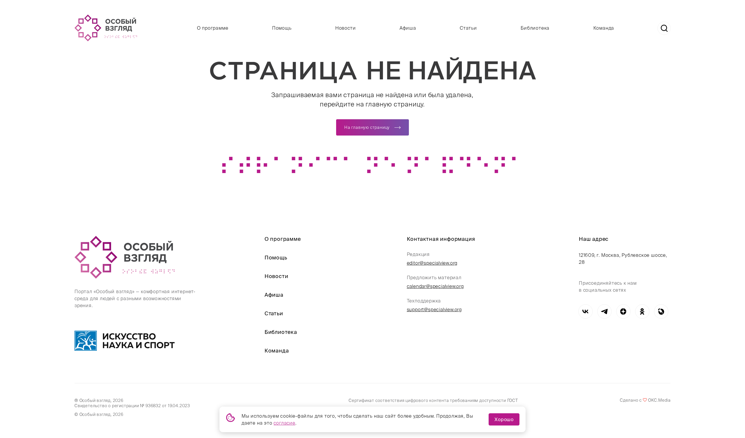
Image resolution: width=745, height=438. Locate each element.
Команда (603, 28)
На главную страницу (367, 127)
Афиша (408, 28)
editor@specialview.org (432, 263)
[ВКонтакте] (585, 311)
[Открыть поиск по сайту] (664, 28)
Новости (345, 28)
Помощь (282, 28)
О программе (212, 28)
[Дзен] (623, 311)
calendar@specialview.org (435, 286)
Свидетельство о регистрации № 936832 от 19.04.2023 (132, 405)
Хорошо (504, 419)
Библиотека (535, 28)
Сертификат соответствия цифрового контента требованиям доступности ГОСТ (433, 400)
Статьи (468, 28)
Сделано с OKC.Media (645, 400)
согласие (284, 422)
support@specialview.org (434, 309)
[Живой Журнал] (661, 311)
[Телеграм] (604, 311)
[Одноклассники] (642, 311)
